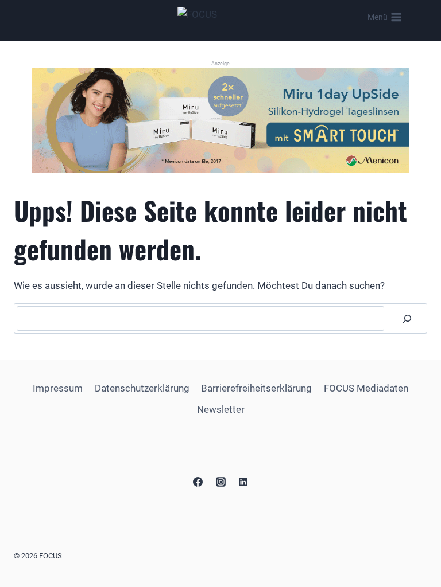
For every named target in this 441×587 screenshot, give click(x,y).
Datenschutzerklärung (142, 388)
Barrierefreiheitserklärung (256, 388)
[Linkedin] (243, 481)
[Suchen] (407, 318)
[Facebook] (198, 481)
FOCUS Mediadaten (366, 388)
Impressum (58, 388)
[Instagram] (220, 481)
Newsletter (221, 409)
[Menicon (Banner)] (220, 120)
